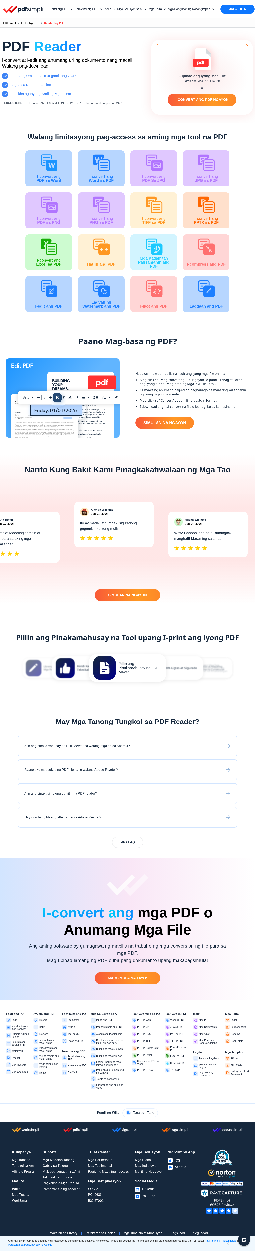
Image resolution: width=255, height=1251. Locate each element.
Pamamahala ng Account (61, 1189)
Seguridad (200, 1233)
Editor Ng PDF (30, 23)
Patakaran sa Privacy (62, 1233)
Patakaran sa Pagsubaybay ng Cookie (30, 1244)
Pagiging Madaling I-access (108, 1171)
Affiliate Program (24, 1171)
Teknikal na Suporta (57, 1177)
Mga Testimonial (100, 1165)
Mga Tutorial (21, 1194)
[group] (127, 668)
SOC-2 (93, 1189)
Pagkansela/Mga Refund (61, 1183)
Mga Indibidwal (146, 1165)
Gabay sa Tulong (55, 1165)
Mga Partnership (100, 1160)
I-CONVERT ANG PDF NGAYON (202, 100)
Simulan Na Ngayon (164, 423)
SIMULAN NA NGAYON (127, 595)
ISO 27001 (96, 1200)
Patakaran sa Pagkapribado (220, 1240)
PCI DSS (94, 1194)
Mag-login (237, 9)
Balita (16, 1189)
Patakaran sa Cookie (100, 1233)
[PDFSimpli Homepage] (23, 9)
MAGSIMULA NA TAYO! (127, 978)
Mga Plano (143, 1160)
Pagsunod (177, 1233)
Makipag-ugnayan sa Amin (62, 1171)
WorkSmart (20, 1200)
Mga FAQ (127, 842)
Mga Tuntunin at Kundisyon (143, 1233)
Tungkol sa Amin (24, 1165)
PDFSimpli (9, 23)
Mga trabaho (21, 1160)
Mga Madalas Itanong (58, 1160)
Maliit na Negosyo (148, 1171)
